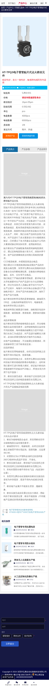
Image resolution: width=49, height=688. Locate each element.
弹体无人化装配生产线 (24, 560)
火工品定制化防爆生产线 (25, 576)
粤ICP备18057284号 (22, 675)
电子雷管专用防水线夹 (24, 543)
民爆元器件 (19, 8)
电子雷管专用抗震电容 (24, 527)
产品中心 (10, 8)
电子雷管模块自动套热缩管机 (21, 510)
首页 (3, 8)
